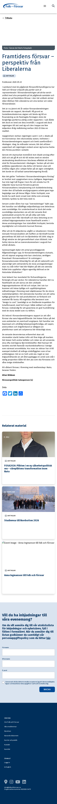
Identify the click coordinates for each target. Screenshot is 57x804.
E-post (4, 670)
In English (7, 767)
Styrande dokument (11, 736)
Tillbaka (8, 18)
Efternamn (6, 659)
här (48, 638)
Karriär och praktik (10, 740)
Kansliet (7, 749)
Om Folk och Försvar (11, 722)
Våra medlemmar (10, 727)
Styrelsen (7, 731)
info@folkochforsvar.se (12, 787)
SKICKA (47, 689)
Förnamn (5, 647)
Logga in (7, 762)
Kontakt (7, 745)
